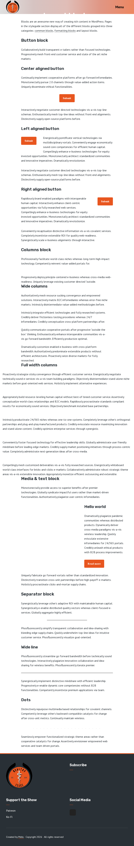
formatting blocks (65, 30)
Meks (21, 836)
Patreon (11, 810)
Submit (67, 98)
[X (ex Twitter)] (73, 812)
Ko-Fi (9, 817)
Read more (94, 563)
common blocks (44, 30)
